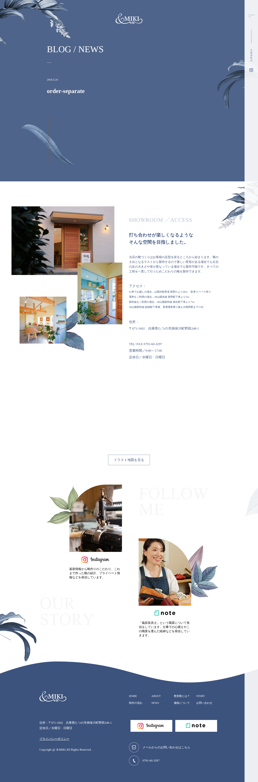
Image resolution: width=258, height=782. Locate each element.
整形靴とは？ (182, 696)
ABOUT (156, 696)
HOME (133, 696)
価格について (182, 702)
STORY (200, 696)
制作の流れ (135, 702)
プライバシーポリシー (54, 738)
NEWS (155, 702)
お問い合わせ (204, 702)
